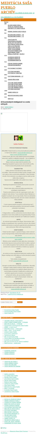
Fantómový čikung (9, 335)
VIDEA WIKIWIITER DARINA (12, 366)
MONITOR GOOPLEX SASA (12, 404)
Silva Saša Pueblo (9, 385)
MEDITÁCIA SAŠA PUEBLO (12, 409)
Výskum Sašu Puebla (10, 332)
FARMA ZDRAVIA (9, 354)
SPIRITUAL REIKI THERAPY (12, 421)
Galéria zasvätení (9, 374)
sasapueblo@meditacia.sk (24, 152)
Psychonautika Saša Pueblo (12, 311)
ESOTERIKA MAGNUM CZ (11, 413)
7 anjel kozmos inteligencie (15, 294)
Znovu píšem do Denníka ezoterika (14, 338)
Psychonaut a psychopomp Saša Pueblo (16, 325)
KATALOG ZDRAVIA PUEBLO (12, 399)
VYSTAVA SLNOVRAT (10, 417)
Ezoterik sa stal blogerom (11, 340)
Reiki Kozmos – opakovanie (12, 343)
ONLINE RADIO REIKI (10, 415)
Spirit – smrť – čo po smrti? (12, 330)
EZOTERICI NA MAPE (10, 410)
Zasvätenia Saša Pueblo (11, 379)
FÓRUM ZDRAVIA (9, 352)
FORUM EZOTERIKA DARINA (12, 402)
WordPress (4, 433)
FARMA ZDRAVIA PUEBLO (12, 401)
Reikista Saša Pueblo (10, 382)
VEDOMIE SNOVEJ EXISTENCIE (13, 321)
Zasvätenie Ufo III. (15, 293)
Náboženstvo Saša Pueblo (12, 387)
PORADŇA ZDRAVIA (10, 351)
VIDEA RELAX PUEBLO (10, 361)
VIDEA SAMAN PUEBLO (11, 363)
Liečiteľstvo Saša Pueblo (11, 391)
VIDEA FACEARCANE (10, 365)
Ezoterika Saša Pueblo (11, 390)
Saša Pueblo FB (9, 313)
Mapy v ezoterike (9, 388)
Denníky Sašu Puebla (10, 377)
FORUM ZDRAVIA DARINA (11, 405)
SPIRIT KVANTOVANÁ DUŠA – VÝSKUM (16, 322)
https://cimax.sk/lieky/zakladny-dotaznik (18, 160)
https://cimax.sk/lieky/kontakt (18, 154)
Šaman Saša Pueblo (10, 380)
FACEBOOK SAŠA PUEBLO (12, 420)
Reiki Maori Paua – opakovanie (13, 329)
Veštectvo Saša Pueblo (11, 383)
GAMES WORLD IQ (9, 418)
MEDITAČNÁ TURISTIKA (11, 412)
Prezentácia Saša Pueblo (11, 310)
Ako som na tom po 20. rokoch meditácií (16, 341)
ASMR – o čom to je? (10, 327)
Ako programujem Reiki (11, 337)
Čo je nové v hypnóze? (11, 333)
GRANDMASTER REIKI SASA (12, 423)
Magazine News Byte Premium (19, 431)
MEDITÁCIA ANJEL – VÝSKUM (13, 324)
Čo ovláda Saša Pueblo (11, 375)
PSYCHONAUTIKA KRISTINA (12, 407)
